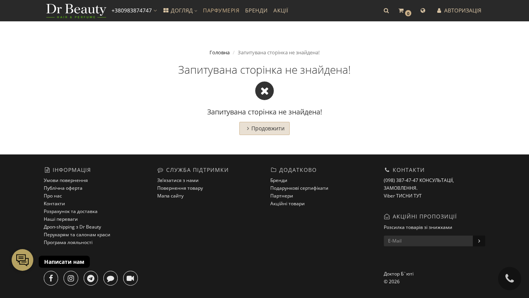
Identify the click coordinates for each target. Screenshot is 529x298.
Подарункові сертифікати (299, 188)
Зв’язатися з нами (178, 180)
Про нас (53, 195)
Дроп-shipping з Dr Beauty (72, 227)
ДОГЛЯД (181, 10)
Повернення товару (180, 188)
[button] (386, 10)
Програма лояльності (68, 242)
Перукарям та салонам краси (77, 234)
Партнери (281, 195)
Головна (220, 52)
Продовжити (268, 128)
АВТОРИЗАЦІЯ (462, 10)
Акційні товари (287, 203)
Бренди (278, 180)
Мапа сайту (170, 195)
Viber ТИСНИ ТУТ (403, 195)
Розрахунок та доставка (71, 211)
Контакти (54, 203)
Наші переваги (61, 219)
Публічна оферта (63, 188)
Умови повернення (66, 180)
